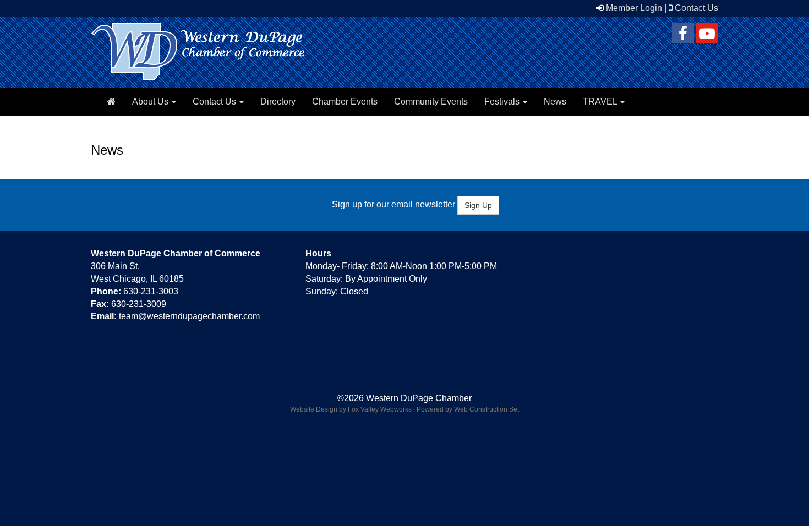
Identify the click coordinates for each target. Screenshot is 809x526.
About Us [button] (151, 101)
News (555, 101)
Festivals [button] (503, 101)
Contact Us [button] (215, 101)
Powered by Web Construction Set (468, 409)
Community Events (431, 101)
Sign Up (478, 205)
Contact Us (696, 8)
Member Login (634, 8)
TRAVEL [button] (601, 101)
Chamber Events (345, 101)
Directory (278, 101)
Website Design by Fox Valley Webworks (351, 409)
